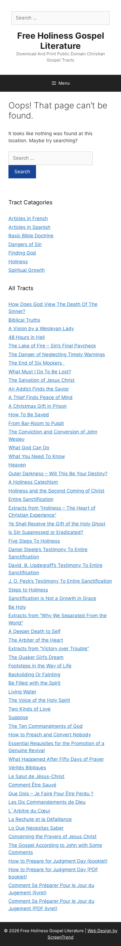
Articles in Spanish (29, 227)
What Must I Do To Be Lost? (39, 372)
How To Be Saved (28, 414)
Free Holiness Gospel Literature (60, 40)
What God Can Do (28, 447)
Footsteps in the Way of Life (39, 666)
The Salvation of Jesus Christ (41, 380)
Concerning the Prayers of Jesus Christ (52, 836)
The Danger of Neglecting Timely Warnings (56, 354)
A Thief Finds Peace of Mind (40, 397)
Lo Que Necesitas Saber (36, 828)
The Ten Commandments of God (45, 726)
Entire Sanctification (30, 499)
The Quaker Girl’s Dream (36, 657)
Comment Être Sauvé (32, 785)
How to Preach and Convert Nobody (49, 734)
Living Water (22, 692)
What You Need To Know (36, 456)
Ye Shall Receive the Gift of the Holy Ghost (56, 524)
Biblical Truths (24, 320)
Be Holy (17, 607)
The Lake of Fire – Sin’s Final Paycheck (52, 346)
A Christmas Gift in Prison (37, 406)
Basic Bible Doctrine (30, 235)
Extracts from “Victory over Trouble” (48, 648)
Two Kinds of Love (29, 709)
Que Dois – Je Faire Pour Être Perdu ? (50, 793)
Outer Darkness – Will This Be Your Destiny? (57, 473)
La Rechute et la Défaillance (40, 819)
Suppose (18, 717)
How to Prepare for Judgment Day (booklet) (57, 861)
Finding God (22, 253)
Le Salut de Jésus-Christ (36, 776)
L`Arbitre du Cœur (29, 811)
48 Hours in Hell (26, 337)
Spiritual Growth (26, 270)
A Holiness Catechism (33, 482)
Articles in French (28, 218)
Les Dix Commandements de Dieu (47, 802)
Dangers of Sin (25, 244)
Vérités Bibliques (27, 767)
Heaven (17, 465)
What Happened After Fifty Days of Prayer (56, 759)
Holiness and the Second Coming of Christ (56, 491)
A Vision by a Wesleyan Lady (41, 328)
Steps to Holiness (28, 590)
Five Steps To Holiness (34, 541)
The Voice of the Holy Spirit (39, 700)
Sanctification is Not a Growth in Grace (52, 598)
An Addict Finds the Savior (38, 389)
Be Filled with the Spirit (34, 683)
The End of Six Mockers (36, 363)
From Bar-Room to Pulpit (36, 423)
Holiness (18, 261)
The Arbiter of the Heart (35, 640)
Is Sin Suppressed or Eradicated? (45, 532)
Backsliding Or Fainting (34, 674)
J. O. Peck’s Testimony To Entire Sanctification (60, 581)
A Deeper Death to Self (34, 631)
